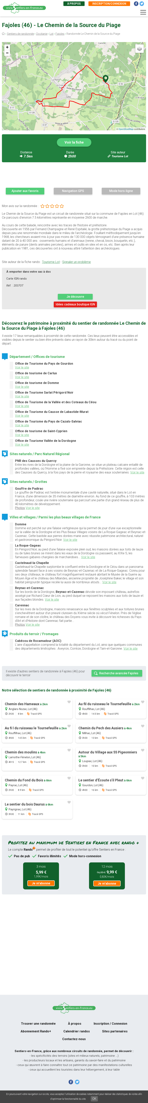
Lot (51, 33)
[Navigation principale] (143, 12)
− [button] (7, 53)
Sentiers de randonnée (20, 33)
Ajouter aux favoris (25, 191)
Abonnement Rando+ (36, 1031)
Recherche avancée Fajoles (118, 673)
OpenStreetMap (126, 128)
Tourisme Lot (120, 156)
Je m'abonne (41, 883)
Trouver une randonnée (38, 1023)
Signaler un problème (76, 262)
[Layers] (139, 48)
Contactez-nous (74, 1039)
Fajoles (60, 33)
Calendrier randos (76, 1031)
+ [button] (7, 47)
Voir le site (22, 367)
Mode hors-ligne (121, 191)
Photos (20, 508)
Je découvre (75, 296)
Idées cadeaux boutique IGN (75, 304)
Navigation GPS (73, 191)
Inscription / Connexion (110, 1023)
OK (94, 1098)
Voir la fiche (74, 142)
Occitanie (41, 33)
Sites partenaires (115, 1031)
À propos (74, 3)
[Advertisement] (74, 174)
